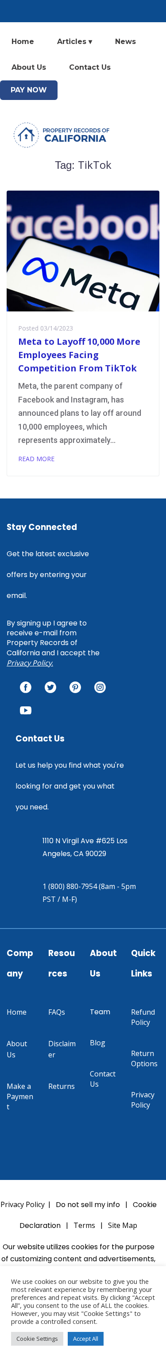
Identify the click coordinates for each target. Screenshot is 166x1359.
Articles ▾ (74, 41)
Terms (84, 1225)
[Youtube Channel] (25, 710)
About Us (29, 67)
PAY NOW (29, 90)
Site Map (122, 1225)
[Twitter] (50, 687)
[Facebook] (25, 687)
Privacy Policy (29, 663)
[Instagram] (100, 687)
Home (23, 41)
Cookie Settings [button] (37, 1339)
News (125, 41)
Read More (36, 458)
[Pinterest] (75, 687)
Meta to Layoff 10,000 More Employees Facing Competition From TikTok (79, 354)
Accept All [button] (85, 1339)
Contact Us (90, 67)
